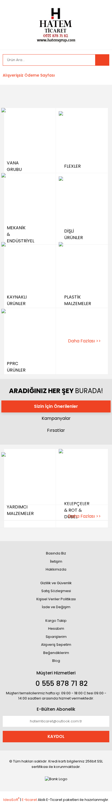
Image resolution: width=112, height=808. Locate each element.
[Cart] (101, 75)
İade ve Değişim (56, 607)
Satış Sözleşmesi (56, 590)
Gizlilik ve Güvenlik (56, 583)
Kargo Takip (56, 620)
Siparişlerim (56, 636)
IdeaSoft (11, 799)
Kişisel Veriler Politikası (56, 599)
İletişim (56, 561)
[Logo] (56, 24)
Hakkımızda (56, 569)
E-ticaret (29, 799)
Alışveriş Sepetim (56, 644)
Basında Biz (56, 553)
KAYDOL (56, 736)
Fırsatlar (56, 430)
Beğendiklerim (56, 652)
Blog (56, 660)
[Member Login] (65, 75)
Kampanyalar (56, 418)
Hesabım (56, 628)
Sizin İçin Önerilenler (56, 406)
